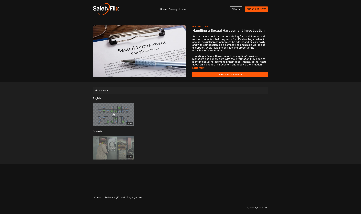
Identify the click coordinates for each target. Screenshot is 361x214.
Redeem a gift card (115, 197)
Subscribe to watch (229, 74)
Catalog (173, 9)
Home (163, 9)
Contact (183, 9)
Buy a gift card (134, 197)
